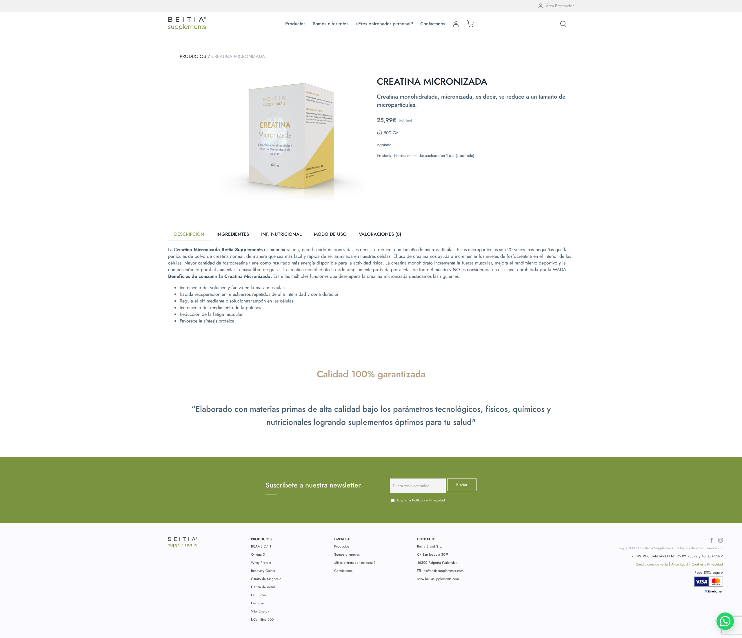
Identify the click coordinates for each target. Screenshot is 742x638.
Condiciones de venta (652, 564)
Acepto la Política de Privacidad (421, 500)
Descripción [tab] (189, 234)
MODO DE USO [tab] (330, 234)
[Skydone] (713, 593)
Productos (341, 546)
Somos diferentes (347, 554)
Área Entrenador (560, 6)
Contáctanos (343, 570)
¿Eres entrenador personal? (355, 562)
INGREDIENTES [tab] (233, 234)
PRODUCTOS (193, 56)
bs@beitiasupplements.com (443, 570)
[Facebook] (711, 540)
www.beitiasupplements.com (438, 578)
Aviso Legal (679, 564)
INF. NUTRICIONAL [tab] (281, 234)
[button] (563, 23)
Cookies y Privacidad (707, 564)
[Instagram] (720, 540)
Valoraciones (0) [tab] (380, 234)
